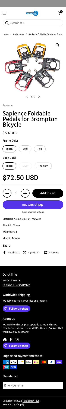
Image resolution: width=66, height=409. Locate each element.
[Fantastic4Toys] (32, 13)
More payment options (33, 212)
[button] (59, 13)
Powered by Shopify (13, 404)
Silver (25, 165)
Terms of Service (11, 280)
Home (5, 34)
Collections (18, 34)
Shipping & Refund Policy (16, 285)
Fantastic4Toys (31, 400)
